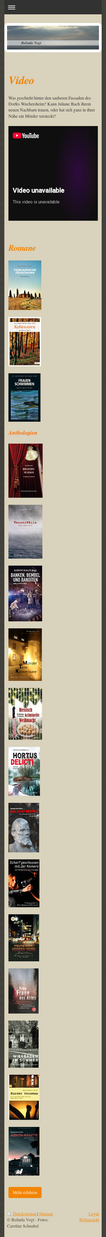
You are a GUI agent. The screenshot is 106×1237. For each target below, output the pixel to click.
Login (94, 1213)
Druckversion (24, 1213)
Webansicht (89, 1219)
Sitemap (46, 1213)
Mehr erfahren (25, 1192)
